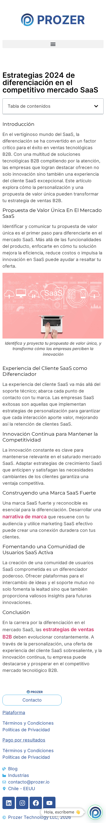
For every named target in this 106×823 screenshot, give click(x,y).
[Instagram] (22, 803)
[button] (53, 44)
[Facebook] (36, 803)
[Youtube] (49, 803)
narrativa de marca (25, 517)
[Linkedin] (8, 803)
